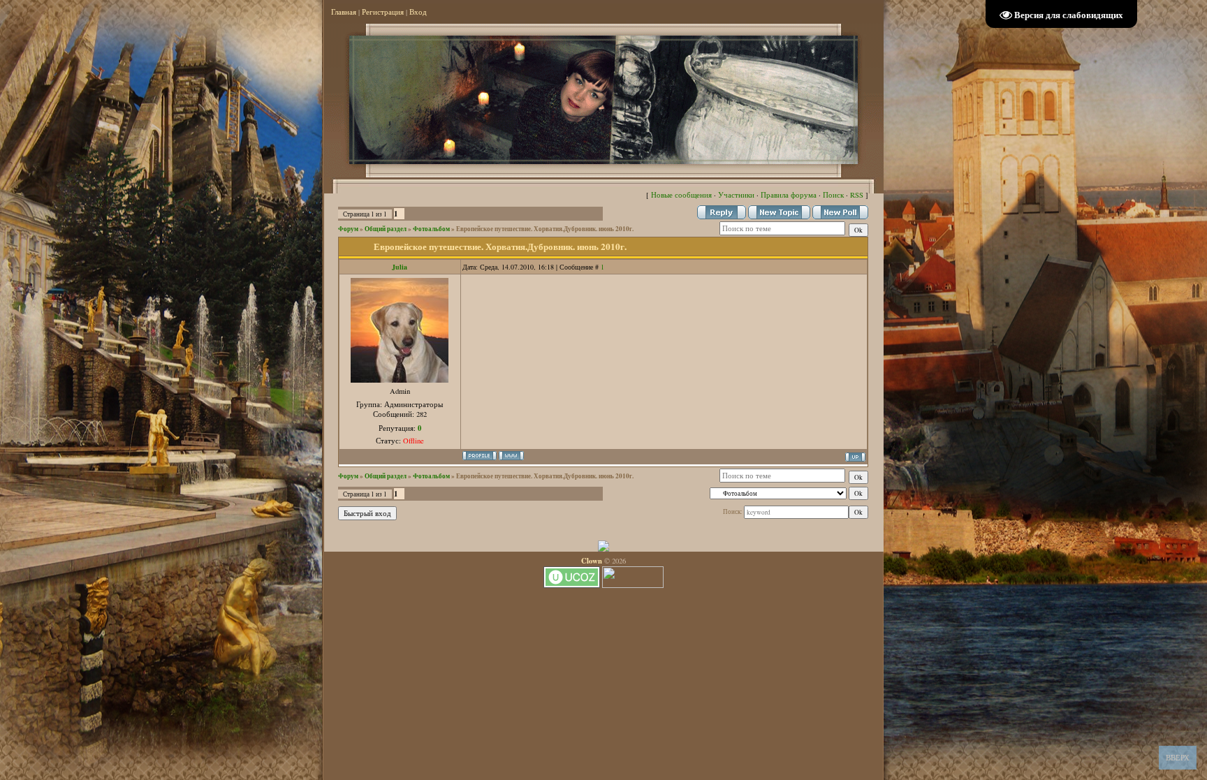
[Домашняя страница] (511, 455)
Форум (348, 228)
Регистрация (383, 12)
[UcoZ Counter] (633, 585)
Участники (736, 195)
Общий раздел (386, 228)
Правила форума (789, 195)
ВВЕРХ (1178, 758)
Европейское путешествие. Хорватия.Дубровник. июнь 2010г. (545, 228)
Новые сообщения (681, 195)
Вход (418, 12)
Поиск (833, 195)
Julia (399, 267)
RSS (856, 195)
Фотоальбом (431, 228)
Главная (343, 12)
